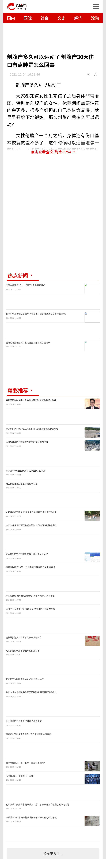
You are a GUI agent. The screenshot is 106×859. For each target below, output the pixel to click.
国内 (11, 18)
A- (96, 74)
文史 (61, 18)
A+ (88, 74)
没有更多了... (53, 853)
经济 (78, 18)
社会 (45, 18)
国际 (28, 18)
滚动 (95, 18)
